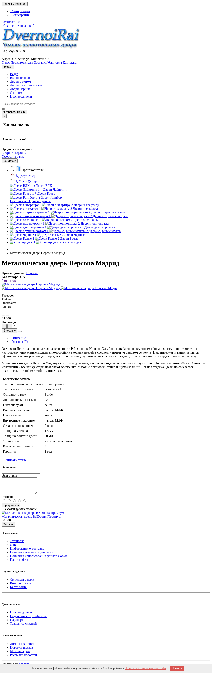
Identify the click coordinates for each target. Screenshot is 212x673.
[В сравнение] (7, 315)
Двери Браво (45, 193)
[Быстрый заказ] (20, 331)
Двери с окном (20, 81)
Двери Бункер (27, 181)
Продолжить (11, 505)
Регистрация (19, 15)
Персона (32, 273)
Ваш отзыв (9, 475)
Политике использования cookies (145, 668)
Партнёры (17, 620)
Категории (9, 160)
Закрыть (8, 524)
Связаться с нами (22, 579)
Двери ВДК (42, 185)
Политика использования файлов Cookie (38, 556)
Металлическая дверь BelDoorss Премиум (31, 516)
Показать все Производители (30, 201)
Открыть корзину (14, 153)
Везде (14, 74)
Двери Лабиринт (53, 189)
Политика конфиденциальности (32, 552)
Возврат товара (20, 583)
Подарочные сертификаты (28, 616)
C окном (16, 92)
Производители (21, 96)
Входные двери (21, 77)
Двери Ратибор (50, 197)
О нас (14, 544)
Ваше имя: (9, 467)
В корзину (9, 330)
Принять (177, 668)
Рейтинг (7, 497)
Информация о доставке (27, 548)
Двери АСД (25, 176)
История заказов (21, 647)
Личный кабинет (22, 643)
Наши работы (19, 559)
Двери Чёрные (20, 89)
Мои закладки (20, 651)
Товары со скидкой (23, 623)
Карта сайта (18, 587)
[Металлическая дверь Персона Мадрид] (31, 284)
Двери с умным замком (26, 85)
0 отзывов (9, 280)
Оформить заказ (13, 156)
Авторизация (20, 11)
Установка (17, 541)
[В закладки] (3, 315)
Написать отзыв (14, 460)
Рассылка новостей (23, 655)
